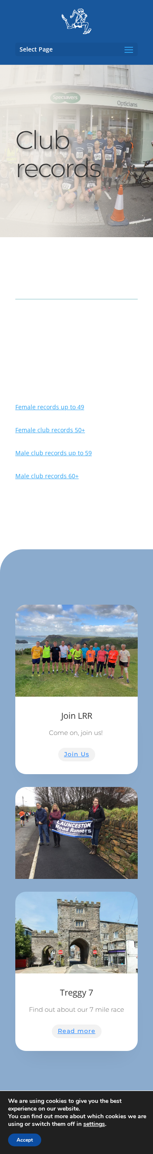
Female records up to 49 (49, 407)
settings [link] (94, 1124)
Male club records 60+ (47, 476)
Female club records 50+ (50, 430)
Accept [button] (25, 1140)
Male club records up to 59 (53, 453)
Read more (77, 1031)
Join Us (76, 754)
